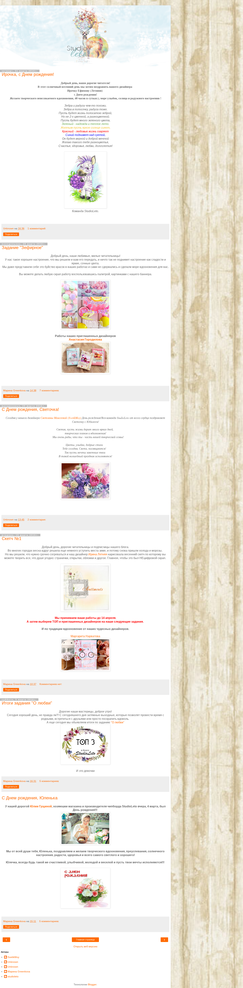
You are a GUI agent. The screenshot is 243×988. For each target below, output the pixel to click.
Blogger (92, 984)
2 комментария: (37, 519)
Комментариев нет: (50, 684)
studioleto (13, 976)
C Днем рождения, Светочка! (30, 409)
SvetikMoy (13, 957)
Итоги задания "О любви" (27, 703)
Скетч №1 (11, 538)
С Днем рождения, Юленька (29, 797)
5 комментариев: (49, 781)
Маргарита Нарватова (85, 636)
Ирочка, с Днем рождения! (28, 74)
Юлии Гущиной (41, 806)
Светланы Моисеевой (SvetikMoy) (61, 418)
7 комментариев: (49, 390)
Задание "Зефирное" (22, 247)
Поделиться (11, 234)
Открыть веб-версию (85, 946)
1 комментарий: (37, 228)
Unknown (13, 961)
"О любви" (117, 722)
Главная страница (85, 939)
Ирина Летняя (98, 554)
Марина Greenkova (19, 971)
